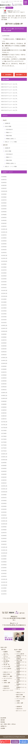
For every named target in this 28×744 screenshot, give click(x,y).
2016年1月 (3, 483)
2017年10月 (4, 427)
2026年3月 (3, 185)
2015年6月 (3, 500)
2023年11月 (4, 232)
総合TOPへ (9, 7)
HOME (14, 629)
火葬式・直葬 (7, 682)
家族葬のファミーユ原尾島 (21, 662)
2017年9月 (3, 430)
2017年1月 (3, 451)
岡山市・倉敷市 (18, 649)
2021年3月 (3, 316)
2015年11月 (4, 489)
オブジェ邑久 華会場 (6, 660)
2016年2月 (3, 480)
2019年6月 (3, 375)
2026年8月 (3, 176)
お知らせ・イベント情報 (11, 142)
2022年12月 (4, 255)
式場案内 (5, 651)
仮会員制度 (3, 718)
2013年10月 (4, 553)
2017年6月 (3, 436)
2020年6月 (3, 343)
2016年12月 (4, 454)
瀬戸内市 (3, 649)
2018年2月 (3, 416)
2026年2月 (3, 188)
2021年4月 (3, 314)
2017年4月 (3, 442)
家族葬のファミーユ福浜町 (21, 672)
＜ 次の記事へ (7, 74)
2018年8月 (3, 404)
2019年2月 (3, 386)
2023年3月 (3, 246)
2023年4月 (3, 243)
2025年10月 (4, 191)
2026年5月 (3, 182)
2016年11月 (4, 456)
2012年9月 (3, 588)
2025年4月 (3, 208)
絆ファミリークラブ (8, 690)
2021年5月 (3, 311)
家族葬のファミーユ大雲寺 (21, 678)
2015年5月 (3, 503)
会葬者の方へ (4, 726)
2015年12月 (4, 486)
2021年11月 (4, 293)
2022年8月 (3, 267)
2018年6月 (3, 407)
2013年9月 (3, 556)
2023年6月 (3, 238)
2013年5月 (3, 564)
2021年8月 (3, 302)
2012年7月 (3, 594)
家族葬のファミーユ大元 (21, 685)
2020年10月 (4, 331)
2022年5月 (3, 276)
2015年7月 (3, 497)
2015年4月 (3, 506)
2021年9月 (3, 299)
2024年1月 (3, 226)
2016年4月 (3, 474)
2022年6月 (3, 273)
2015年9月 (3, 494)
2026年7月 (3, 179)
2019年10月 (4, 363)
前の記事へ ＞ (20, 74)
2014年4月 (3, 541)
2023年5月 (3, 241)
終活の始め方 (9, 129)
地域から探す (4, 647)
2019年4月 (3, 381)
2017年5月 (3, 439)
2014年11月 (4, 521)
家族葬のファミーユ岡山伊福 (21, 656)
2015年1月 (3, 515)
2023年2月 (3, 249)
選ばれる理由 (6, 674)
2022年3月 (3, 281)
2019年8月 (3, 369)
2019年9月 (3, 366)
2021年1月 (3, 322)
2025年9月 (3, 194)
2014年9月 (3, 526)
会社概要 (3, 728)
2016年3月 (3, 477)
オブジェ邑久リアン (6, 654)
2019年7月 (3, 372)
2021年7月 (3, 305)
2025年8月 (3, 197)
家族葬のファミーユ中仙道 (21, 669)
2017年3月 (3, 445)
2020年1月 (3, 354)
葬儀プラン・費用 (7, 676)
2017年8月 (3, 433)
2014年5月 (3, 538)
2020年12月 (4, 325)
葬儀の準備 (9, 135)
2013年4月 (3, 567)
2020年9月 (3, 334)
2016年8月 (3, 465)
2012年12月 (4, 579)
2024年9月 (3, 211)
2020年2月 (3, 351)
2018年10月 (4, 398)
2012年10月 (4, 585)
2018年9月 (3, 401)
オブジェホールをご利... (9, 84)
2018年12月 (4, 392)
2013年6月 (3, 562)
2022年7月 (3, 270)
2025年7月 (3, 200)
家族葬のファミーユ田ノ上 (21, 688)
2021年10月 (4, 296)
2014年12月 (4, 518)
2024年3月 (3, 223)
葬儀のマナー (9, 132)
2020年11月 (4, 328)
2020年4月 (3, 346)
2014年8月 (3, 529)
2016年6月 (3, 468)
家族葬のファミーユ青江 (21, 675)
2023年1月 (3, 252)
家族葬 (5, 680)
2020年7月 (3, 340)
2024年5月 (3, 217)
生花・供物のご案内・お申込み (8, 724)
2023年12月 (4, 229)
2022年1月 (3, 287)
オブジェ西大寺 (7, 668)
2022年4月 (3, 278)
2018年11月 (4, 395)
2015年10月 (4, 491)
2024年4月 (3, 220)
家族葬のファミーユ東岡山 (21, 665)
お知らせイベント (7, 672)
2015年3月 (3, 509)
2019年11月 (4, 360)
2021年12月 (4, 290)
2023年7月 (3, 235)
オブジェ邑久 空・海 (6, 663)
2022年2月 (3, 284)
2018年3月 (3, 413)
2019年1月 (3, 389)
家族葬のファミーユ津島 (21, 681)
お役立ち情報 (8, 126)
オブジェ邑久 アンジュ (7, 657)
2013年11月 (4, 550)
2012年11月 (4, 582)
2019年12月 (4, 357)
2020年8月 (3, 337)
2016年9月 (3, 462)
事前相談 (3, 722)
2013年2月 (3, 573)
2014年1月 (3, 544)
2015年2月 (3, 512)
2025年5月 (3, 206)
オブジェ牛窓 (7, 666)
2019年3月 (3, 384)
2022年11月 (4, 258)
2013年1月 (3, 576)
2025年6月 (3, 203)
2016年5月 (3, 471)
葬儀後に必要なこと (11, 138)
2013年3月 (3, 570)
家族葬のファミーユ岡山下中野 (21, 659)
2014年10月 (4, 524)
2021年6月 (3, 308)
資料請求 (3, 720)
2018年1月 (3, 419)
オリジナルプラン (8, 678)
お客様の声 (7, 123)
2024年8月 (3, 214)
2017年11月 (4, 424)
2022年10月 (4, 261)
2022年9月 (3, 264)
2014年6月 (3, 535)
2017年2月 (3, 448)
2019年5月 (3, 378)
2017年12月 (4, 421)
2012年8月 (3, 591)
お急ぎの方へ (6, 688)
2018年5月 (3, 410)
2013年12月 (4, 547)
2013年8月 (3, 559)
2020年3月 (3, 349)
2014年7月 (3, 532)
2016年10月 (4, 459)
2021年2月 (3, 319)
